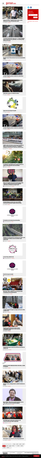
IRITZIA (12, 221)
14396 (8, 447)
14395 (4, 447)
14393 (18, 445)
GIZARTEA (9, 22)
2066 (4, 445)
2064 (20, 444)
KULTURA (10, 349)
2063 (17, 444)
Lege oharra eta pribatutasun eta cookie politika (31, 453)
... (15, 445)
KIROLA (9, 204)
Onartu (36, 456)
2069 (13, 445)
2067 (7, 445)
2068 (10, 445)
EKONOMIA (8, 77)
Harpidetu (35, 17)
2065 (23, 444)
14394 (21, 445)
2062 (14, 444)
